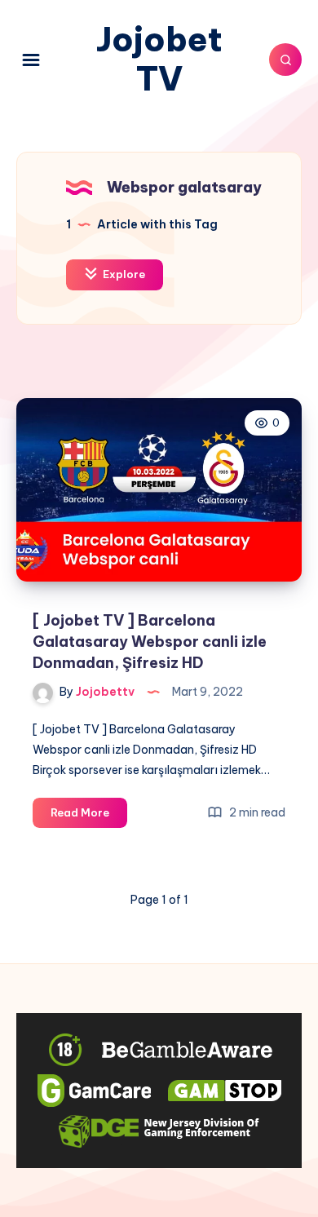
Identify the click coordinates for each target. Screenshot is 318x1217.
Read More (89, 816)
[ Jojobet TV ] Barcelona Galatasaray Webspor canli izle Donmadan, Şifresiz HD (150, 641)
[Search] (285, 59)
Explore (122, 274)
